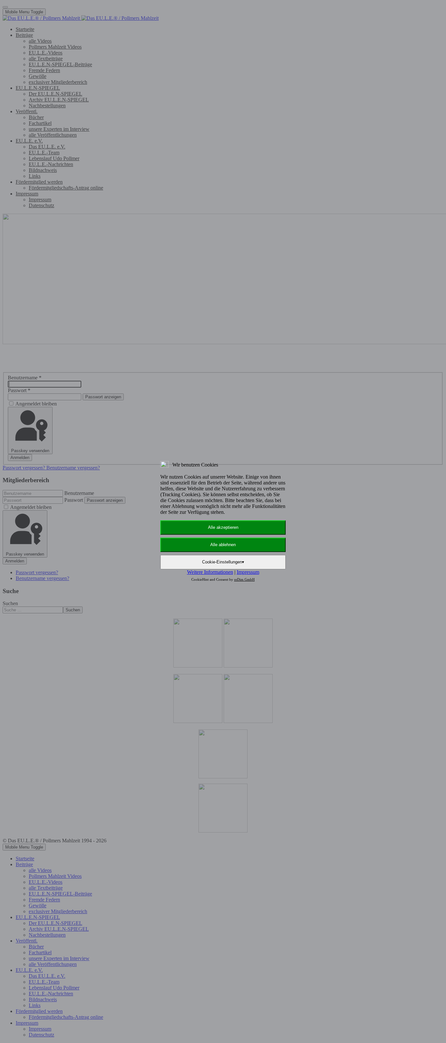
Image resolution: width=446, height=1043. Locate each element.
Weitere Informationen (210, 572)
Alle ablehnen (223, 544)
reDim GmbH (244, 579)
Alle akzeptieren (223, 527)
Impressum (248, 572)
